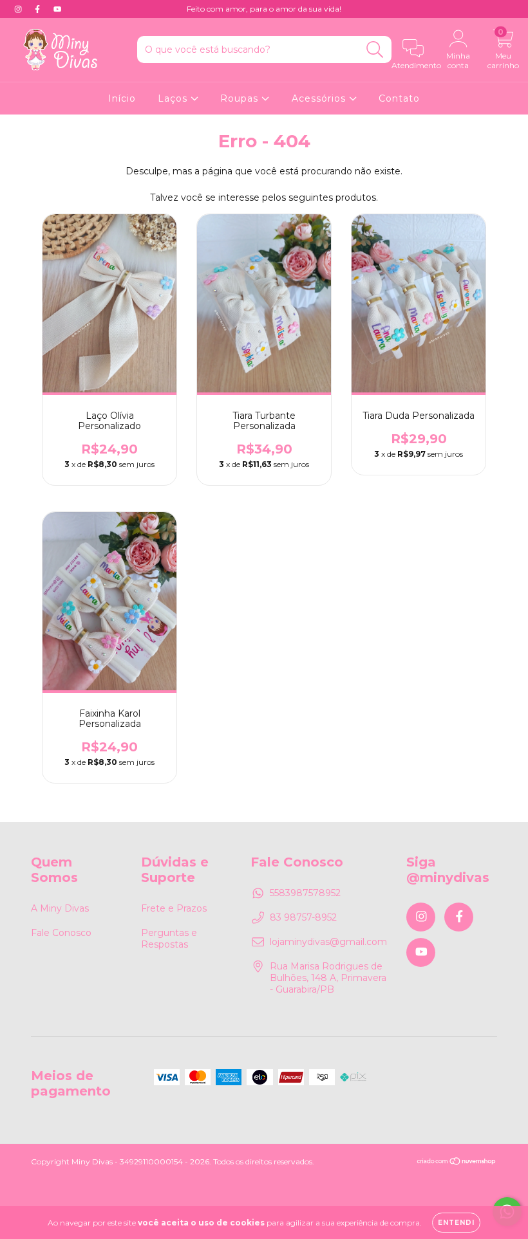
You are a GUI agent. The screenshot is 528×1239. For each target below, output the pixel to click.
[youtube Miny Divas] (57, 9)
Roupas (240, 98)
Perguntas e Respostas (169, 938)
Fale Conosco (61, 933)
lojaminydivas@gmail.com (328, 942)
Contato (399, 98)
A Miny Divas (60, 908)
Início (122, 98)
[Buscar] (375, 50)
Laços (174, 98)
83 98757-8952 (303, 917)
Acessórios (320, 98)
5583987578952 (305, 893)
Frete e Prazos (174, 908)
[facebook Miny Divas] (38, 9)
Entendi (456, 1222)
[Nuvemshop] (457, 1163)
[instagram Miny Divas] (19, 9)
